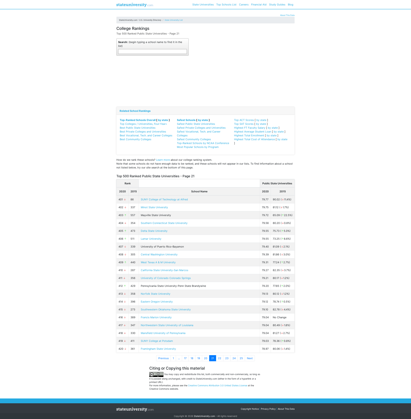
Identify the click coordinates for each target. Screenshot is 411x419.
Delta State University (154, 230)
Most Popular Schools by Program (198, 147)
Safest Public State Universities (196, 123)
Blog (290, 4)
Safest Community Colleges (194, 139)
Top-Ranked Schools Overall (138, 120)
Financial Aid (259, 4)
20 (205, 358)
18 (192, 358)
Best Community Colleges (135, 139)
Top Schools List (226, 4)
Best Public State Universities (137, 127)
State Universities (203, 4)
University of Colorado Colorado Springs (166, 278)
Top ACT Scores (244, 120)
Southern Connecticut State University (164, 223)
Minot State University (154, 207)
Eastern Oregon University (157, 301)
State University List (174, 20)
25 (241, 358)
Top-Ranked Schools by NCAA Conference (203, 143)
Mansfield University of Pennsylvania (163, 333)
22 (219, 358)
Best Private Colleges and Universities (143, 131)
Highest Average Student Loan (252, 131)
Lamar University (151, 238)
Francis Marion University (156, 317)
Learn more (163, 159)
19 (198, 358)
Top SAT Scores (244, 123)
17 (185, 358)
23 (226, 358)
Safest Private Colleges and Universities (201, 127)
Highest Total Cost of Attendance (254, 139)
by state (163, 120)
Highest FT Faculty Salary (249, 127)
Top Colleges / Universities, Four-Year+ (143, 123)
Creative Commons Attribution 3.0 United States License (217, 385)
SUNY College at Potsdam (157, 340)
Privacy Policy (268, 408)
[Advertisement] (205, 81)
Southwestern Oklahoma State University (166, 309)
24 (234, 358)
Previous (163, 358)
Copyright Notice (250, 408)
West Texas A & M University (158, 262)
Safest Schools (186, 120)
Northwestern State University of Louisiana (167, 325)
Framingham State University (158, 348)
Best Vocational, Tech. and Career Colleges (146, 135)
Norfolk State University (155, 293)
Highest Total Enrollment (249, 135)
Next (250, 358)
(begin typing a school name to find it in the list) (150, 43)
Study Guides (277, 4)
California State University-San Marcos (164, 270)
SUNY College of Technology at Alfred (164, 199)
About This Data (287, 15)
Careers (244, 4)
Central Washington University (159, 254)
